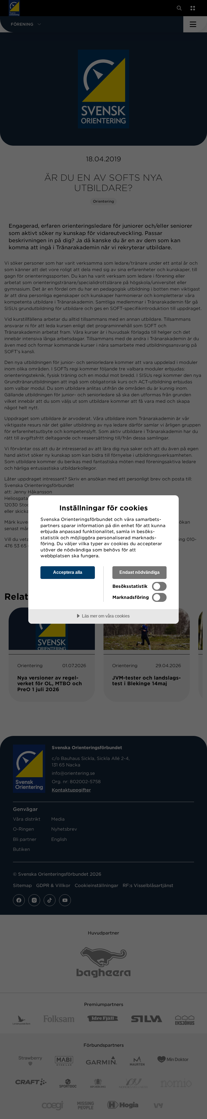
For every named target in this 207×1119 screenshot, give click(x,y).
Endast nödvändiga (139, 572)
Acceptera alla (67, 572)
